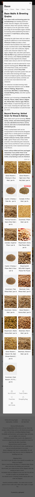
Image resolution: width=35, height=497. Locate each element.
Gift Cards (11, 405)
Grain (23, 9)
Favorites (12, 399)
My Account (12, 393)
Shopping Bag (23, 399)
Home (6, 9)
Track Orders (23, 393)
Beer (17, 9)
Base (28, 9)
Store (12, 9)
